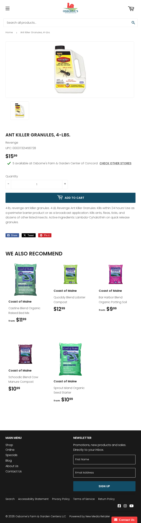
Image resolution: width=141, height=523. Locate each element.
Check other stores (115, 163)
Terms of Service (84, 499)
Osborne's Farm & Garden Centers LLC (40, 516)
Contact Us (14, 471)
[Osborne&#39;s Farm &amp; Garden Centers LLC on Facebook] (119, 506)
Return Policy (106, 499)
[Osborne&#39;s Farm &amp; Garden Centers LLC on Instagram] (125, 506)
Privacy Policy (61, 499)
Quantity (12, 176)
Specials (11, 455)
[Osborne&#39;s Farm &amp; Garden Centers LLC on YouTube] (131, 506)
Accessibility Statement (33, 499)
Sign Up (104, 486)
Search (10, 499)
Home (9, 32)
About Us (12, 466)
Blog (9, 460)
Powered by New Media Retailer (89, 516)
